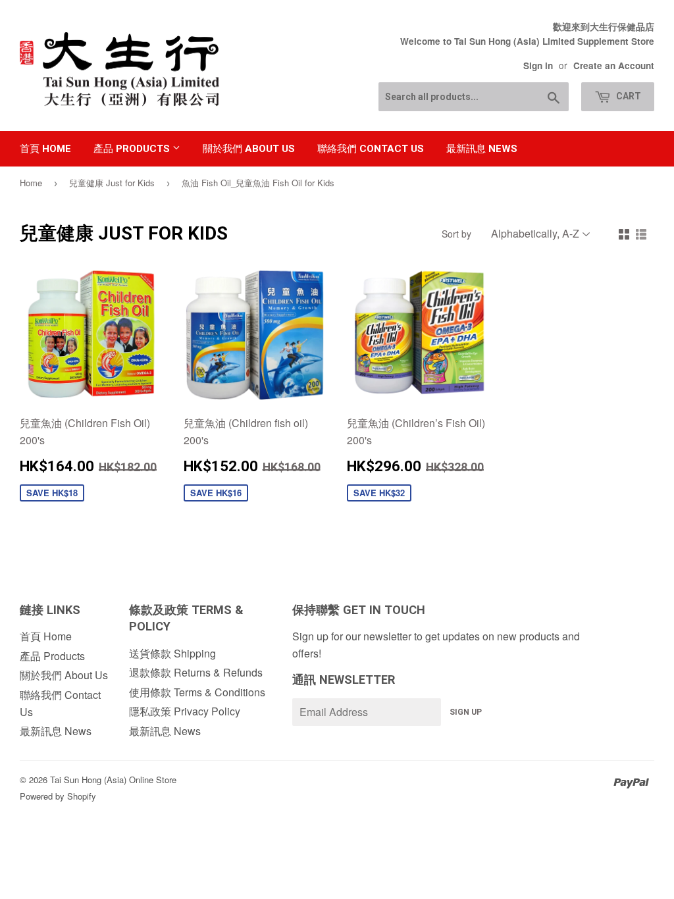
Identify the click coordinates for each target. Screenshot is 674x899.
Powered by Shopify (58, 796)
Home (31, 182)
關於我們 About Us (249, 149)
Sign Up (466, 712)
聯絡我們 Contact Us (370, 149)
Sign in (538, 65)
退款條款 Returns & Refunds (196, 672)
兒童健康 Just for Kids (112, 182)
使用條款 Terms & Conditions (197, 692)
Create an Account (613, 65)
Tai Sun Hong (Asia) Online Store (113, 779)
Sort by (456, 233)
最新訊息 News (481, 149)
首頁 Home (45, 149)
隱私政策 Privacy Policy (184, 711)
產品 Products (132, 149)
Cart (627, 96)
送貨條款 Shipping (172, 653)
